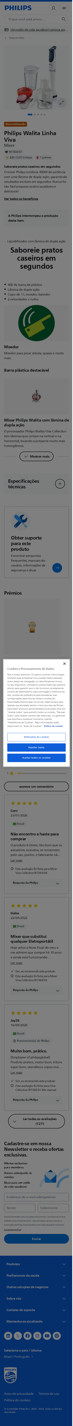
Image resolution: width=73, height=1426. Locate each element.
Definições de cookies (35, 739)
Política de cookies (30, 728)
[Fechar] (62, 661)
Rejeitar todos (35, 749)
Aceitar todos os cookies (35, 760)
